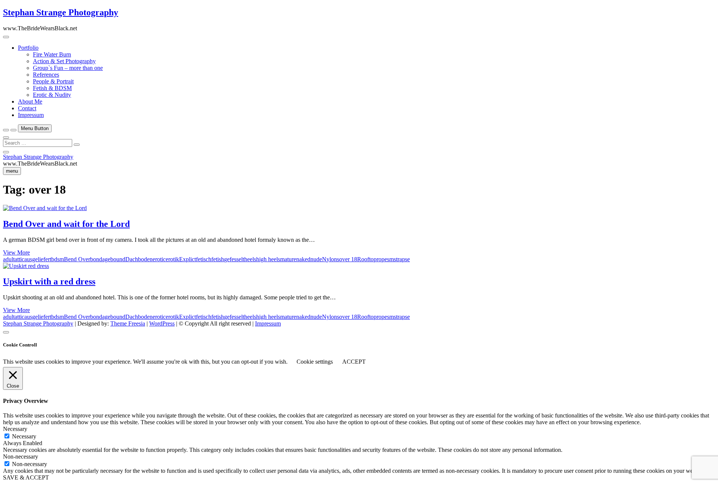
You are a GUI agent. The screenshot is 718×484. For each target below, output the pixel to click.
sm (390, 259)
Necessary (24, 436)
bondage (100, 259)
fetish (217, 259)
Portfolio (28, 47)
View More (16, 252)
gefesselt (234, 259)
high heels (268, 259)
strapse (402, 259)
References (46, 74)
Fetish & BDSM (52, 88)
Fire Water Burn (52, 54)
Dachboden (139, 259)
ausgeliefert (37, 259)
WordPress (162, 323)
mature (288, 259)
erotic (159, 259)
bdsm (57, 259)
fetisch (203, 259)
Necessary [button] (15, 429)
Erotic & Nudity (52, 95)
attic (19, 259)
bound (117, 259)
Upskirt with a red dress (49, 281)
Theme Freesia (127, 323)
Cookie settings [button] (315, 361)
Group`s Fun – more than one (68, 68)
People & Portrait (53, 81)
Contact (27, 108)
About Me (30, 101)
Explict (187, 259)
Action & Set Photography (64, 61)
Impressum (31, 115)
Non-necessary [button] (20, 456)
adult (9, 259)
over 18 (348, 259)
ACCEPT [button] (354, 361)
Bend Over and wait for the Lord (66, 224)
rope (382, 259)
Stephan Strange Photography (60, 12)
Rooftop (367, 259)
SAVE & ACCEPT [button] (26, 477)
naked (303, 259)
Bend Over (77, 259)
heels (250, 259)
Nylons (330, 259)
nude (316, 259)
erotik (172, 259)
